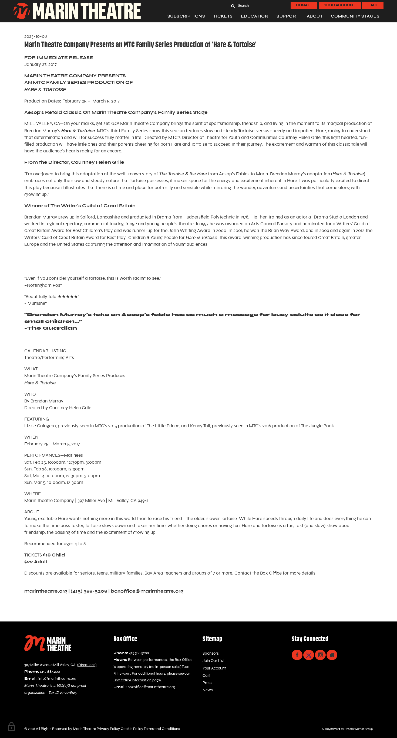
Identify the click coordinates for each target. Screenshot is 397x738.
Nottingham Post (44, 285)
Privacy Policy (108, 729)
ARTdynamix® (331, 728)
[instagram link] (320, 655)
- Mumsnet (35, 303)
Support (288, 16)
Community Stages (355, 16)
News (208, 690)
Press (207, 683)
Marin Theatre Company (145, 123)
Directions (86, 665)
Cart (373, 5)
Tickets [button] (223, 16)
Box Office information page (137, 680)
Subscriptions (186, 16)
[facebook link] (297, 655)
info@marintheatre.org (57, 679)
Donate (304, 5)
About (315, 16)
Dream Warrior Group (359, 728)
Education (255, 16)
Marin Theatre (84, 729)
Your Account (339, 5)
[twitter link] (308, 655)
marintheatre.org (45, 591)
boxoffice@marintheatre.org (147, 591)
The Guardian (52, 328)
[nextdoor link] (332, 655)
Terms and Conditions (161, 729)
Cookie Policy (131, 729)
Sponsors (211, 653)
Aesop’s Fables (234, 174)
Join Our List (213, 661)
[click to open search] (232, 5)
